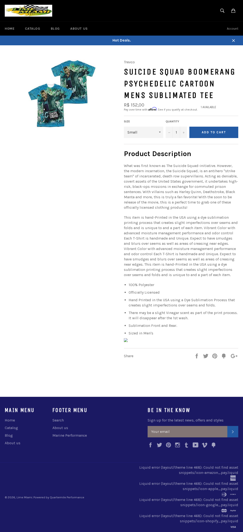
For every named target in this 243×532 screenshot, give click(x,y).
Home (9, 29)
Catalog (32, 29)
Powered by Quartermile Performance (58, 497)
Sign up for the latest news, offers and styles (186, 420)
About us (79, 29)
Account (232, 28)
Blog (55, 29)
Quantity (172, 121)
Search (58, 420)
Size (127, 121)
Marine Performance (69, 435)
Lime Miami (24, 497)
